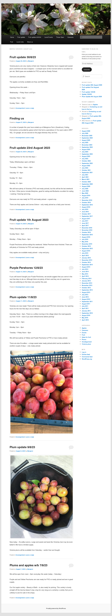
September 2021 (87, 172)
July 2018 (85, 209)
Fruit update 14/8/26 (88, 92)
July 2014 (85, 269)
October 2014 (86, 262)
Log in (84, 352)
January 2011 (86, 311)
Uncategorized (20, 108)
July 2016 (85, 239)
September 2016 (87, 235)
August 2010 (86, 315)
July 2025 (85, 142)
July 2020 (85, 189)
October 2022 (86, 161)
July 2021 (85, 175)
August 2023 (86, 156)
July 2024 (85, 152)
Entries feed (86, 354)
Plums (84, 339)
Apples (95, 104)
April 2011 (85, 308)
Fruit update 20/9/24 (34, 37)
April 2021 (85, 177)
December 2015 (87, 244)
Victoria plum (86, 344)
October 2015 (86, 246)
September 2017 (87, 216)
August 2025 (86, 140)
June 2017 (85, 223)
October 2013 (86, 288)
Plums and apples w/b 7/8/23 (28, 565)
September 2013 (87, 290)
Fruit (11, 42)
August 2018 (86, 207)
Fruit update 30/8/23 (23, 57)
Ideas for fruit (86, 337)
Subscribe (87, 69)
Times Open (60, 37)
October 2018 (86, 202)
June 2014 (85, 271)
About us (30, 42)
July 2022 (85, 168)
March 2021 (85, 179)
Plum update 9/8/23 (22, 447)
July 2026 (85, 133)
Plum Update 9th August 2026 (92, 96)
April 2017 (85, 225)
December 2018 (87, 200)
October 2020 (86, 182)
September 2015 (87, 248)
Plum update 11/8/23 (23, 297)
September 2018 (87, 205)
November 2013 (87, 285)
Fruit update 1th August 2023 (29, 220)
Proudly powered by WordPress (56, 608)
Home (12, 37)
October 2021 (86, 170)
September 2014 (87, 265)
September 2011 (87, 301)
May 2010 (85, 318)
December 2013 (87, 283)
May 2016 (85, 242)
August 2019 (86, 195)
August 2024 (86, 149)
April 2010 (85, 320)
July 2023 (85, 159)
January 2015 (86, 258)
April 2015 (85, 255)
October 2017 (86, 214)
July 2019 (85, 198)
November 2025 (87, 136)
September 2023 (87, 154)
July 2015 (85, 253)
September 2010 (87, 313)
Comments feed (87, 357)
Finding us (17, 118)
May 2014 (85, 274)
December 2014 (87, 260)
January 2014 (86, 281)
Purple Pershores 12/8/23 (26, 268)
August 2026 (86, 131)
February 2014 (86, 278)
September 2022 (87, 163)
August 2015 (86, 251)
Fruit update (21, 37)
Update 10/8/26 (87, 94)
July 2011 (85, 306)
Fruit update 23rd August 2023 (30, 148)
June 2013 (85, 297)
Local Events (49, 37)
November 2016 (87, 230)
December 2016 (87, 228)
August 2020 (86, 186)
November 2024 (87, 145)
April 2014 (85, 276)
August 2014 (86, 267)
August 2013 (86, 292)
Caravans (70, 37)
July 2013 (85, 295)
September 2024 (87, 147)
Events (84, 333)
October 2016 (86, 232)
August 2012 (86, 299)
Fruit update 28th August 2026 (92, 85)
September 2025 (87, 138)
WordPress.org (87, 359)
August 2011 (86, 304)
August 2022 (86, 165)
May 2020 (85, 193)
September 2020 (87, 184)
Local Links (20, 42)
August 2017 (86, 219)
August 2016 (86, 237)
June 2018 (85, 212)
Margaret (31, 61)
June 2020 (85, 191)
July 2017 (85, 221)
